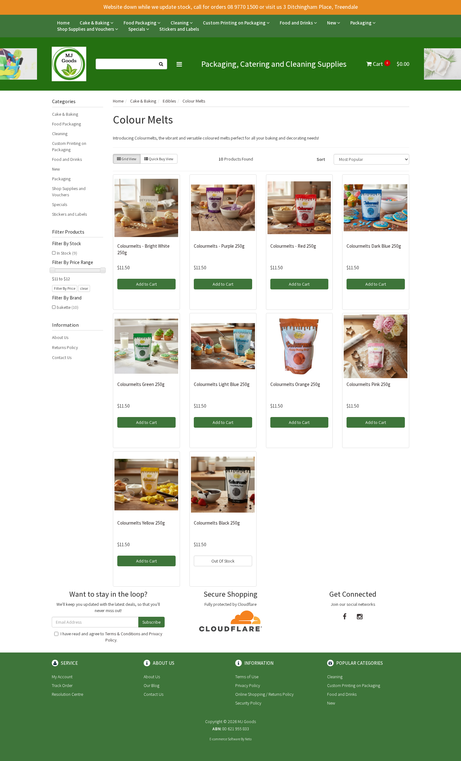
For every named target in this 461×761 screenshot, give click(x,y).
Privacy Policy (247, 685)
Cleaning (180, 23)
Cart (390, 63)
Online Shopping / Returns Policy (264, 694)
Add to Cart (146, 284)
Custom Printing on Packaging (235, 23)
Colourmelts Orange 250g (295, 384)
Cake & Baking (95, 23)
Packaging (361, 23)
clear (84, 288)
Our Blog (151, 685)
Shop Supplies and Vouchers (86, 29)
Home (63, 23)
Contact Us (62, 357)
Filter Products (68, 232)
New (332, 23)
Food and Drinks (297, 23)
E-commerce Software (224, 739)
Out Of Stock (223, 561)
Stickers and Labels (179, 29)
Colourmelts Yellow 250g (141, 523)
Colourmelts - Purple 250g (219, 246)
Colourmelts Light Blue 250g (222, 384)
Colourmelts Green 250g (141, 384)
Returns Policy (65, 347)
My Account (62, 676)
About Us (60, 337)
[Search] (161, 64)
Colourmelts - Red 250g (293, 246)
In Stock (67, 253)
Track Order (62, 685)
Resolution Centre (67, 694)
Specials (137, 29)
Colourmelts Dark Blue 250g (374, 246)
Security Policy (248, 703)
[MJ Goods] (69, 63)
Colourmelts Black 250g (217, 523)
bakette (67, 307)
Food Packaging (140, 23)
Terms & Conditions (122, 634)
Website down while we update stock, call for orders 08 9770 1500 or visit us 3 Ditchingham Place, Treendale (230, 6)
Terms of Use (246, 676)
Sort (321, 159)
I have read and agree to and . (111, 637)
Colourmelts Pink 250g (368, 384)
